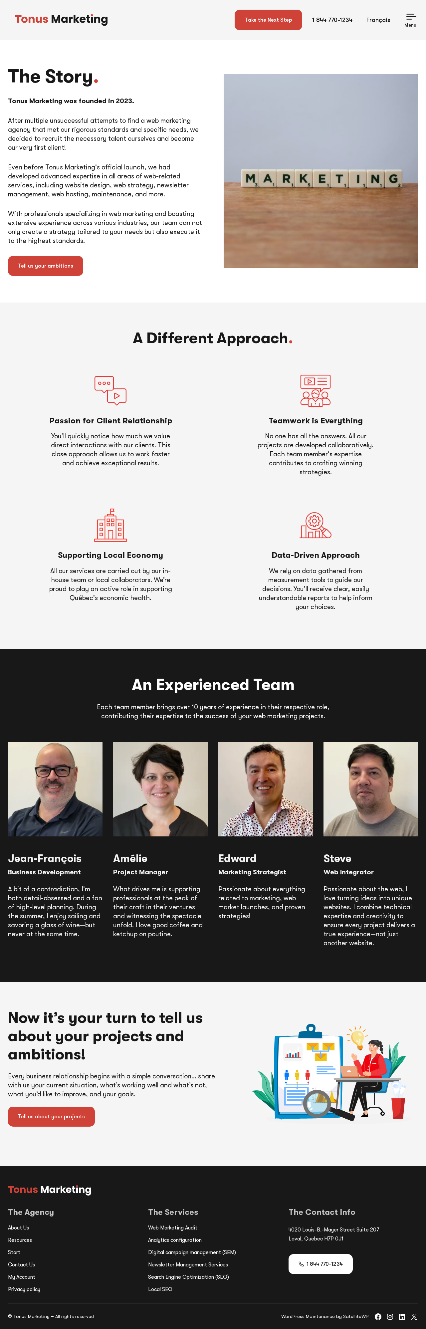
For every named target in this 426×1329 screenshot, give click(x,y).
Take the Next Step (268, 20)
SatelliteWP (356, 1316)
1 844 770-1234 (332, 20)
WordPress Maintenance (308, 1316)
